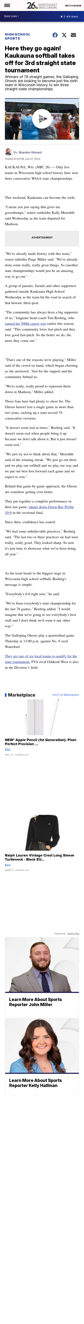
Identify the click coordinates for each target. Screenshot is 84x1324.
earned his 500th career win (25, 323)
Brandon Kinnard (30, 152)
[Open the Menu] (7, 5)
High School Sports (17, 36)
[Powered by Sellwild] (73, 933)
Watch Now (72, 5)
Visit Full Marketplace (65, 695)
